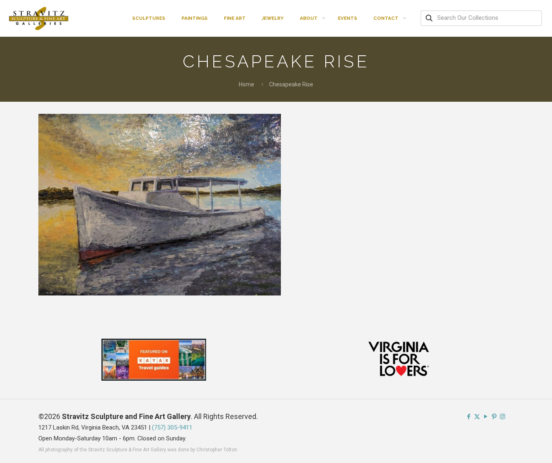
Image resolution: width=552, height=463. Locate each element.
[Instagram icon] (502, 416)
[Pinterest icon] (494, 416)
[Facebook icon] (469, 416)
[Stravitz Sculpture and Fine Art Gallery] (39, 18)
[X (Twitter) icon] (477, 416)
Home (246, 84)
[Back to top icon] (513, 446)
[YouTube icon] (485, 416)
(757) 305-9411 (172, 427)
